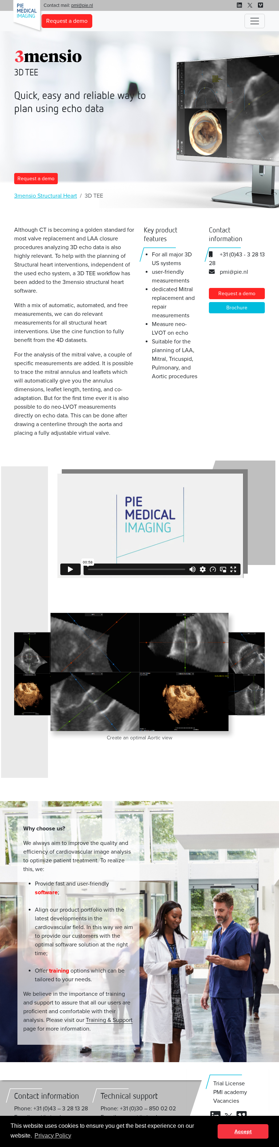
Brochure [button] (236, 308)
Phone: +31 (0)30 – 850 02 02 (138, 1108)
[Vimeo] (260, 5)
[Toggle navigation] (254, 21)
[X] (250, 5)
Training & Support (109, 1020)
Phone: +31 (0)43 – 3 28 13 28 (51, 1108)
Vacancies (226, 1101)
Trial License (229, 1083)
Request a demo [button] (67, 21)
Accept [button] (243, 1131)
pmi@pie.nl (82, 5)
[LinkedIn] (239, 5)
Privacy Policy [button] (53, 1135)
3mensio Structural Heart (45, 195)
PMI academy (230, 1092)
